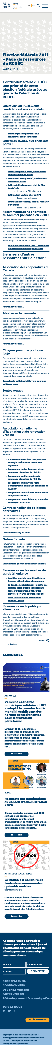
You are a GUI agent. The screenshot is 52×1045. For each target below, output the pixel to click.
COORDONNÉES (14, 985)
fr (33, 6)
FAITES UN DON (13, 994)
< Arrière (12, 644)
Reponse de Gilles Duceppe (29, 191)
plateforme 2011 (10, 410)
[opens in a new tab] (26, 677)
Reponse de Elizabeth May (29, 208)
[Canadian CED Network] (13, 6)
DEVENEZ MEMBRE (16, 990)
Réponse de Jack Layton (27, 198)
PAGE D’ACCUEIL (14, 981)
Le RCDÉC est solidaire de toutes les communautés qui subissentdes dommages (24, 885)
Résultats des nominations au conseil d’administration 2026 (26, 802)
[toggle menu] (45, 5)
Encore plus (16, 754)
